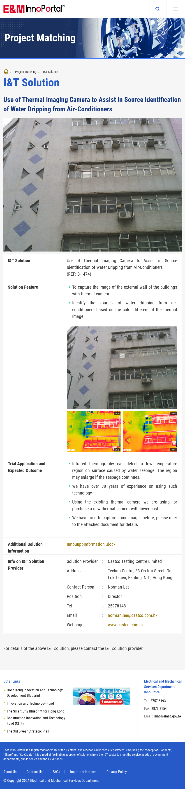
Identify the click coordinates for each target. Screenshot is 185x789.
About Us (9, 772)
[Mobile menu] (176, 9)
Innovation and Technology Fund (30, 703)
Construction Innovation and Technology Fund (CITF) (36, 721)
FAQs (56, 772)
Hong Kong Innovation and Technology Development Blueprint (35, 693)
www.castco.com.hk (126, 624)
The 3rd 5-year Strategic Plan (28, 731)
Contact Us (34, 772)
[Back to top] (174, 779)
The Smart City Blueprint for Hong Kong (35, 711)
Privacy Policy (116, 772)
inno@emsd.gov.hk (167, 716)
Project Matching (25, 72)
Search (157, 9)
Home (6, 71)
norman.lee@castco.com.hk (132, 615)
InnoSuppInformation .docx (91, 544)
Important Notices (83, 772)
